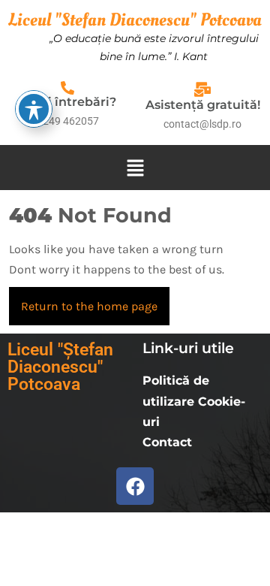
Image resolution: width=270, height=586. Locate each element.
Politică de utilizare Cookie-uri (193, 400)
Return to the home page (95, 300)
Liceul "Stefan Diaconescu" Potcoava (135, 20)
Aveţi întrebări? (68, 102)
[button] (135, 168)
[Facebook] (135, 486)
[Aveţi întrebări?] (67, 88)
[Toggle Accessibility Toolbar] (34, 109)
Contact (167, 442)
